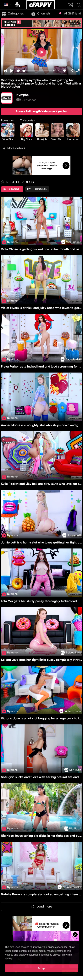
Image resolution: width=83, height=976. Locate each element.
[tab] (12, 189)
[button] (41, 148)
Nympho (22, 95)
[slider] (37, 71)
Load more (44, 906)
